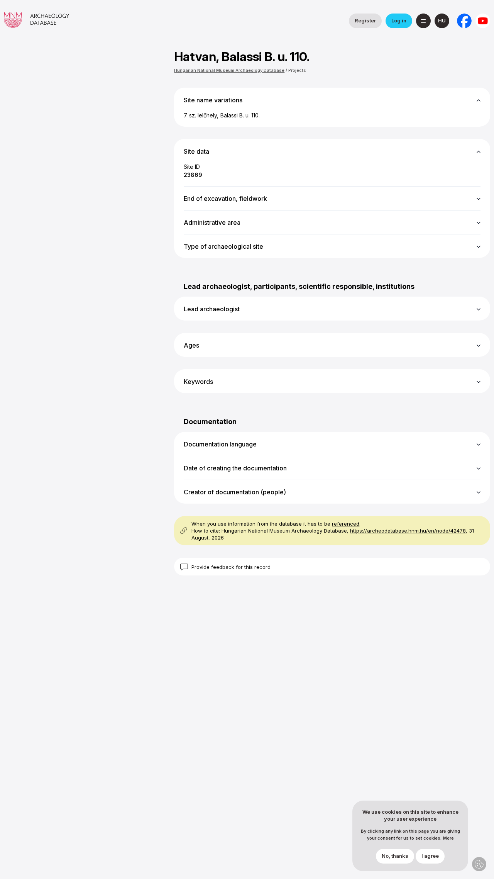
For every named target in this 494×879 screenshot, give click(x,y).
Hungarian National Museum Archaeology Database (229, 70)
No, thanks (395, 856)
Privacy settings (479, 864)
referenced (345, 524)
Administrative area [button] (212, 222)
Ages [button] (191, 345)
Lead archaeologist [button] (212, 309)
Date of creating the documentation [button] (235, 468)
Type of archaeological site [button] (223, 246)
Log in (398, 20)
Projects (297, 70)
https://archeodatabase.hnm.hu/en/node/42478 (408, 531)
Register (365, 20)
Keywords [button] (198, 381)
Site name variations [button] (213, 100)
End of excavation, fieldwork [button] (225, 198)
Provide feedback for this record (231, 567)
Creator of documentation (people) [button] (235, 492)
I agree (430, 856)
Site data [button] (196, 151)
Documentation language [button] (220, 444)
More (448, 838)
